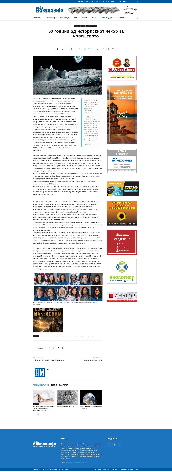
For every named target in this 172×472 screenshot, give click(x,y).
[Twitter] (54, 348)
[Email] (58, 348)
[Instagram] (134, 1)
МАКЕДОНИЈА (51, 18)
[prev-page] (34, 414)
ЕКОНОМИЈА (64, 18)
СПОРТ (93, 18)
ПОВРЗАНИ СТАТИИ (41, 385)
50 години (61, 336)
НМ (82, 41)
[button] (136, 18)
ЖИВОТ (84, 18)
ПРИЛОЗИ (120, 18)
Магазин (35, 404)
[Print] (63, 348)
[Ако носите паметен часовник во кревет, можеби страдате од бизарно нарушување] (44, 397)
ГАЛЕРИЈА (37, 18)
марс (46, 336)
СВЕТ (75, 18)
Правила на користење (126, 469)
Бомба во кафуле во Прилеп (92, 360)
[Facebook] (131, 1)
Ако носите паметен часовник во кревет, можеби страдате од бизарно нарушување (43, 408)
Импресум (98, 469)
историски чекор (90, 336)
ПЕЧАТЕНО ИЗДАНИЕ (109, 1)
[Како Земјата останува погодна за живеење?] (91, 397)
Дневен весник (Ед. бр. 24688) (74, 336)
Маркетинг (106, 469)
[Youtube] (137, 1)
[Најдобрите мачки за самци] (67, 397)
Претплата (114, 469)
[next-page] (37, 414)
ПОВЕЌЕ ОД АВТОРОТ (59, 385)
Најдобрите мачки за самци (65, 406)
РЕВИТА (118, 1)
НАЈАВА (124, 1)
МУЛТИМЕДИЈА (106, 18)
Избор (83, 26)
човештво (53, 336)
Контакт (137, 469)
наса (42, 336)
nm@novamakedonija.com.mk (77, 463)
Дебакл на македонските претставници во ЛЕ (48, 360)
